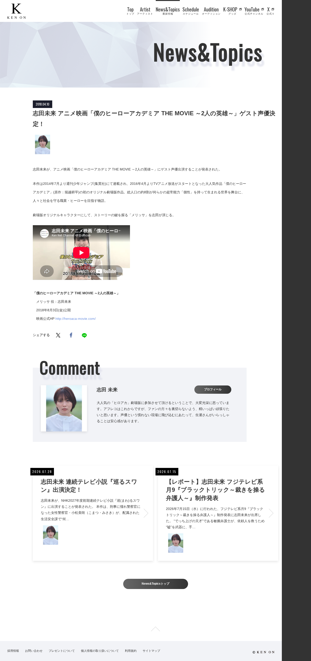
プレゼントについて (62, 650)
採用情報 (13, 650)
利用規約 (131, 650)
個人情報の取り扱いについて (100, 650)
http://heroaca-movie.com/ (75, 319)
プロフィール (213, 389)
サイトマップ (151, 650)
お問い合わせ (34, 650)
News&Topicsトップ (155, 583)
